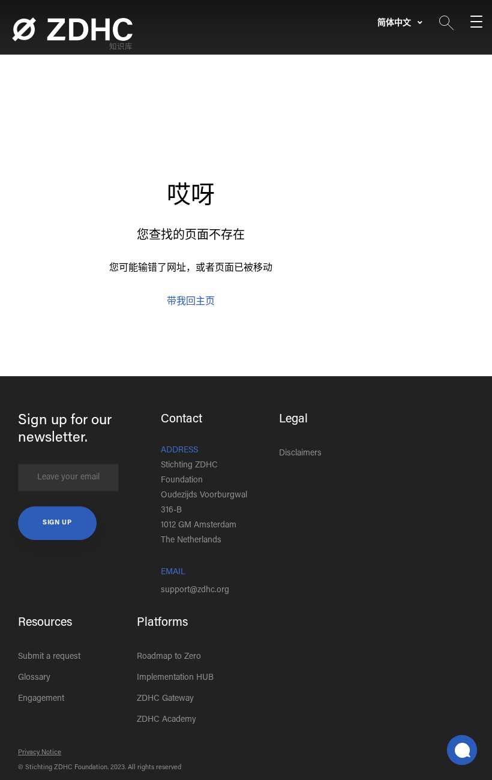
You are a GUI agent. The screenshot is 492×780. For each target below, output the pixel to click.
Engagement (41, 699)
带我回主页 (191, 302)
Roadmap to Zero (169, 657)
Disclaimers (300, 453)
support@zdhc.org (195, 590)
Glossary (34, 678)
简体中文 (395, 23)
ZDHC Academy (166, 720)
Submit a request (49, 657)
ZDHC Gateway (165, 699)
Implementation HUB (175, 678)
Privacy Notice (39, 752)
